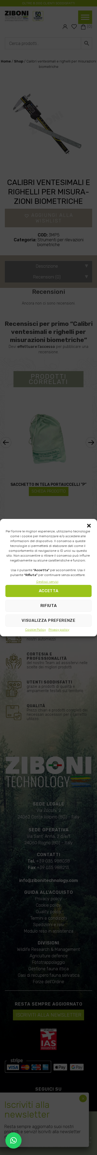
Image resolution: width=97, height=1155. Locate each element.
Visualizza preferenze (48, 620)
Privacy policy (58, 629)
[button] (89, 525)
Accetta (48, 590)
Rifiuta (48, 605)
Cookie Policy (35, 629)
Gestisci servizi (47, 582)
